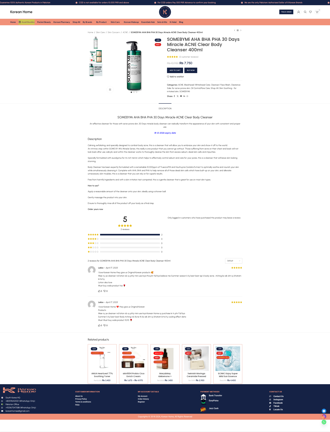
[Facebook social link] (174, 96)
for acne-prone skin (181, 88)
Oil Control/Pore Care (200, 88)
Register (141, 402)
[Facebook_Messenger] (324, 411)
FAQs (77, 405)
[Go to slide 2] (134, 92)
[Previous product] (234, 30)
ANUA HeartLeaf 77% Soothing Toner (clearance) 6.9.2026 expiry (102, 378)
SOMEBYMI (184, 91)
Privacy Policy (81, 399)
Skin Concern (114, 32)
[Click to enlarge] (110, 89)
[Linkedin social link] (184, 96)
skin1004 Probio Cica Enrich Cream (133, 375)
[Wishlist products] (310, 12)
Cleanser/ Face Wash (220, 85)
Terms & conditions (83, 402)
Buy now (191, 70)
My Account (142, 396)
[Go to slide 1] (131, 92)
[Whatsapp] (324, 422)
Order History (143, 399)
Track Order (286, 12)
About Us (79, 396)
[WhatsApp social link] (187, 96)
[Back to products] (237, 30)
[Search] (305, 12)
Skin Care (100, 32)
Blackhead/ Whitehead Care (197, 85)
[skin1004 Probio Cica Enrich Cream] (133, 358)
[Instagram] (324, 416)
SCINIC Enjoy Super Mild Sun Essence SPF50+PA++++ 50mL (228, 378)
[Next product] (240, 30)
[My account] (299, 12)
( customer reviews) (188, 57)
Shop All (214, 88)
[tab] (165, 107)
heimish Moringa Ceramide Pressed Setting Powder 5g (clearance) (196, 378)
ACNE (125, 32)
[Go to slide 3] (136, 92)
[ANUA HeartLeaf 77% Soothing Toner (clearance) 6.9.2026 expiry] (102, 358)
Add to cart (175, 70)
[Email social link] (181, 96)
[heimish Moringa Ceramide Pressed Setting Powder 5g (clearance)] (196, 358)
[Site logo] (165, 11)
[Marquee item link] (264, 2)
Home (90, 32)
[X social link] (177, 96)
